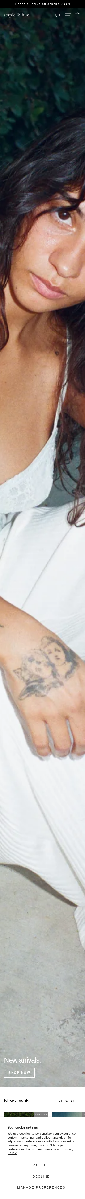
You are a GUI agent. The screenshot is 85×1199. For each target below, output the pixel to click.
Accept (41, 1165)
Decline (41, 1176)
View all (67, 1101)
